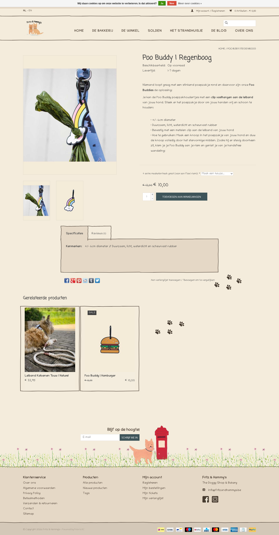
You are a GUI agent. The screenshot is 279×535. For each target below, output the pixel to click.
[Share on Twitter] (97, 280)
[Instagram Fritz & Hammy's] (215, 499)
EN (30, 10)
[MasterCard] (215, 529)
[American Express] (233, 529)
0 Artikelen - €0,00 (245, 11)
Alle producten (93, 483)
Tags (86, 493)
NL (24, 10)
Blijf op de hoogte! (123, 430)
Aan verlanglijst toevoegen (166, 280)
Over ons (244, 31)
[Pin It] (79, 280)
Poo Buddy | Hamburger (100, 375)
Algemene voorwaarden (39, 488)
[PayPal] (251, 529)
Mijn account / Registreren (210, 11)
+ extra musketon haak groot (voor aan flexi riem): (171, 173)
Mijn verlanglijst (153, 498)
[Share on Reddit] (85, 280)
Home (79, 31)
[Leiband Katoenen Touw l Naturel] (50, 339)
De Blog (219, 31)
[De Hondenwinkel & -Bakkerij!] (36, 28)
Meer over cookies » (190, 3)
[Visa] (224, 529)
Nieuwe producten (95, 488)
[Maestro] (188, 529)
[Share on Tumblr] (91, 280)
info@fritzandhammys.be (224, 490)
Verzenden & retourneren (40, 503)
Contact (28, 508)
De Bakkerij (102, 31)
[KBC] (206, 529)
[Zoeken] (226, 23)
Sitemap (28, 514)
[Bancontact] (178, 529)
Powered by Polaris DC (73, 529)
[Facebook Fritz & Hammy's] (205, 499)
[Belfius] (197, 529)
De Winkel (131, 31)
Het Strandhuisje (186, 31)
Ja (162, 3)
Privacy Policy (31, 493)
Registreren (150, 483)
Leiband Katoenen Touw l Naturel (47, 375)
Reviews (99, 233)
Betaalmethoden (34, 498)
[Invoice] (242, 529)
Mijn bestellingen (154, 488)
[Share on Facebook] (66, 280)
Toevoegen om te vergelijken (199, 280)
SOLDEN (155, 31)
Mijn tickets (150, 493)
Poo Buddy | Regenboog (242, 49)
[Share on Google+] (72, 280)
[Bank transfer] (169, 529)
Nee (172, 3)
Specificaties (74, 233)
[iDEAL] (160, 529)
